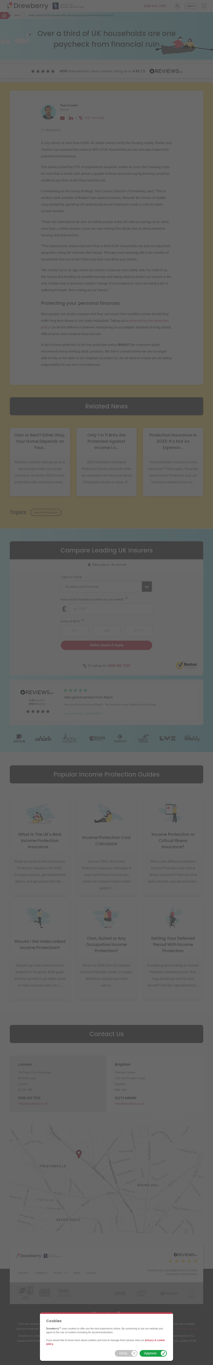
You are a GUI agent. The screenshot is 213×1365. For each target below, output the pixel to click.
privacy (149, 1340)
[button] (126, 1353)
